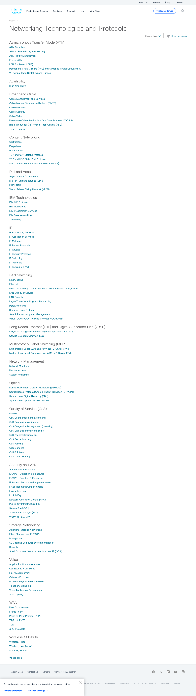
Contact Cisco (152, 36)
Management (16, 538)
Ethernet (13, 284)
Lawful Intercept (18, 491)
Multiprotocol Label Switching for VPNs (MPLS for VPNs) (39, 349)
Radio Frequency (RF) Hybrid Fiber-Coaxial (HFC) (35, 125)
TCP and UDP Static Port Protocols (27, 159)
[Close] (80, 682)
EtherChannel (16, 280)
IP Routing (14, 250)
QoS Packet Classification (23, 435)
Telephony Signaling (20, 586)
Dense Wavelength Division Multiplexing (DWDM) (35, 387)
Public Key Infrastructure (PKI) (25, 504)
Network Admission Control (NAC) (27, 499)
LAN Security (16, 297)
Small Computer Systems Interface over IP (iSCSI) (35, 551)
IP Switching (16, 258)
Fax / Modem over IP (20, 573)
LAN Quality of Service (21, 293)
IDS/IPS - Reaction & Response (25, 478)
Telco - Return (17, 129)
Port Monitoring (17, 306)
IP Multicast (15, 241)
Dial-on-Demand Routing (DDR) (26, 181)
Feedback (16, 658)
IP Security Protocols (20, 254)
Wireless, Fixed (17, 642)
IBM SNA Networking (20, 215)
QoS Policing (16, 443)
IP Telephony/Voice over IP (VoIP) (26, 581)
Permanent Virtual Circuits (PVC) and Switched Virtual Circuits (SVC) (45, 69)
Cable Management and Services (27, 99)
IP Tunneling (15, 262)
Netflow (13, 413)
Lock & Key (15, 495)
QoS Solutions (16, 452)
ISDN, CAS (15, 185)
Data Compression (19, 607)
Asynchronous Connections (23, 176)
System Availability (19, 374)
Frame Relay (16, 612)
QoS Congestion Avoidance (23, 422)
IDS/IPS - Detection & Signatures (26, 474)
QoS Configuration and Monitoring (27, 418)
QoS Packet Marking (20, 439)
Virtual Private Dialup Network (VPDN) (29, 189)
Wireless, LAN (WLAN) (21, 646)
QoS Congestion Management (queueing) (31, 426)
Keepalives (15, 146)
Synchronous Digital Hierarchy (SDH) (28, 396)
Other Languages (179, 36)
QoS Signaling (16, 448)
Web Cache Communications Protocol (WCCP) (34, 163)
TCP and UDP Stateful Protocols (26, 155)
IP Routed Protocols (19, 245)
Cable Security (17, 112)
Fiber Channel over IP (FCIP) (24, 534)
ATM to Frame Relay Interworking (27, 51)
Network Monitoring (19, 366)
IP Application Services (21, 237)
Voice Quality (16, 594)
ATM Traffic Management (22, 56)
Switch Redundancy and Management (29, 314)
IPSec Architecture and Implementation (30, 482)
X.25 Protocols (17, 629)
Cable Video (15, 116)
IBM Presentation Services (23, 211)
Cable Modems (17, 107)
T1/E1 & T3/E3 (17, 620)
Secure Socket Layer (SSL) (23, 512)
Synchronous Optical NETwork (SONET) (30, 400)
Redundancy (16, 150)
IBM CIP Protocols (18, 202)
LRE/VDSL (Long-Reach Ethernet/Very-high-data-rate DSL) (41, 331)
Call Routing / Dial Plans (22, 568)
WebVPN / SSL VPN (20, 517)
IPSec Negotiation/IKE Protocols (26, 487)
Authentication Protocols (22, 469)
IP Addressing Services (21, 232)
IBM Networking (17, 206)
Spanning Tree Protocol (21, 310)
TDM (11, 624)
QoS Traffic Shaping (20, 456)
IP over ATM (15, 60)
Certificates (15, 142)
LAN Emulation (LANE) (21, 64)
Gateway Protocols (19, 577)
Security (13, 547)
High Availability (17, 86)
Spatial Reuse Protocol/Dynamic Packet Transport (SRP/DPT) (41, 392)
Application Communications (24, 564)
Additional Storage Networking (25, 530)
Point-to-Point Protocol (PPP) (24, 616)
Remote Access (17, 370)
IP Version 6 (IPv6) (19, 267)
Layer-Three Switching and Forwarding (30, 301)
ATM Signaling (17, 47)
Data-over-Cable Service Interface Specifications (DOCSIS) (41, 120)
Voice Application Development (25, 590)
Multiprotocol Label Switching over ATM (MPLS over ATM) (40, 353)
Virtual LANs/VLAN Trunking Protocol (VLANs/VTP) (36, 318)
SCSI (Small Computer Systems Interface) (31, 543)
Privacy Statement (13, 690)
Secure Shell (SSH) (19, 508)
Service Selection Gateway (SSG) (26, 336)
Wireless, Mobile (18, 650)
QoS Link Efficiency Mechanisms (26, 431)
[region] (42, 687)
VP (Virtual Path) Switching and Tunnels (30, 73)
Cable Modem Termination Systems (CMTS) (32, 103)
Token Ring (15, 219)
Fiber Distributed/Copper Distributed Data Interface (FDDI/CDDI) (43, 288)
